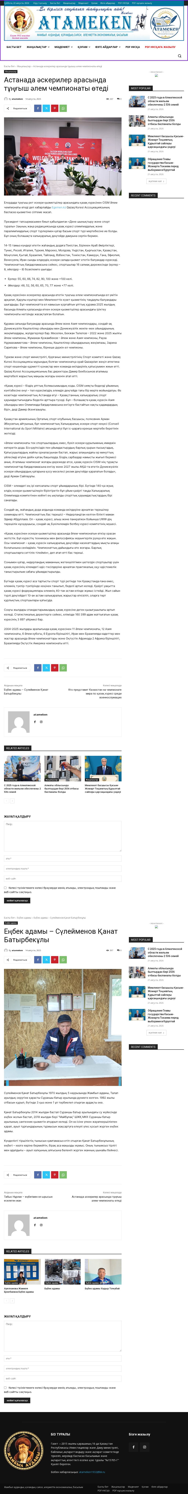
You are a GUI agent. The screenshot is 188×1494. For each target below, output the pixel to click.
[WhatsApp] (63, 108)
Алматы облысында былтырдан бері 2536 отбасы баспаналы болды (61, 788)
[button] (179, 55)
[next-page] (12, 801)
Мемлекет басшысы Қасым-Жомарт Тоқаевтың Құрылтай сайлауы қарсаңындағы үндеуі (103, 788)
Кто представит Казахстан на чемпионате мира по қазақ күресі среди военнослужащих (95, 693)
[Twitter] (46, 108)
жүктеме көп (155, 181)
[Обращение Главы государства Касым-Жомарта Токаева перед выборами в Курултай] (137, 163)
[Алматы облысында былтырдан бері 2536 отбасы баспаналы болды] (62, 768)
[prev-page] (6, 801)
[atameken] (6, 99)
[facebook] (34, 721)
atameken (17, 98)
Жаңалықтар (24, 66)
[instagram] (41, 721)
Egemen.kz (59, 207)
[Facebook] (37, 108)
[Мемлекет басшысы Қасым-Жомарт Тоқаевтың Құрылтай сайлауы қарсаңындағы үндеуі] (103, 768)
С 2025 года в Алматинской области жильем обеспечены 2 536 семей (22, 788)
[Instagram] (144, 1447)
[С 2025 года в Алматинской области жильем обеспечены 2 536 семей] (22, 768)
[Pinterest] (54, 108)
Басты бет (9, 66)
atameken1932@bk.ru (92, 1472)
